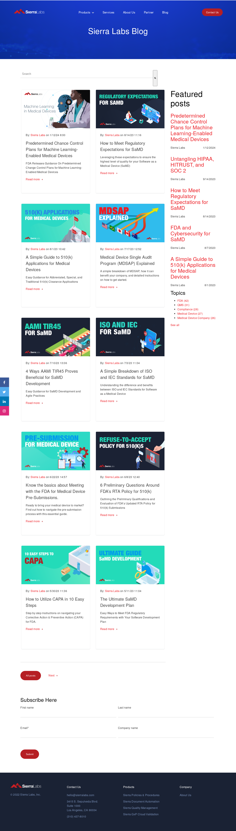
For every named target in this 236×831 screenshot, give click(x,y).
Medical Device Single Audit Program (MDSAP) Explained (127, 260)
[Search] (155, 78)
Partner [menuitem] (149, 12)
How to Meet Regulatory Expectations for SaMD (122, 146)
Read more (33, 179)
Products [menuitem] (85, 12)
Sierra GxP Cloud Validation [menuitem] (141, 814)
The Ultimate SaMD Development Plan (118, 602)
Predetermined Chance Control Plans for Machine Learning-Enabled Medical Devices (54, 149)
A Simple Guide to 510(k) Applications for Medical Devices (49, 263)
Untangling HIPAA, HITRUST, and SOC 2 (192, 164)
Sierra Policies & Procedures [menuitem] (141, 795)
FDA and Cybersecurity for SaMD (190, 233)
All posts (30, 675)
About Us (185, 795)
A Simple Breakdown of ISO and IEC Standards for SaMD (127, 374)
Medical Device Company (196, 318)
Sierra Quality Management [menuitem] (140, 808)
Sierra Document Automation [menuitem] (141, 801)
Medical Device (190, 314)
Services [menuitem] (109, 12)
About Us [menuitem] (129, 12)
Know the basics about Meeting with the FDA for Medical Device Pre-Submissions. (55, 491)
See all (175, 325)
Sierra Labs (38, 135)
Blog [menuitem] (165, 12)
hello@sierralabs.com (80, 795)
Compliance (187, 309)
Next (51, 675)
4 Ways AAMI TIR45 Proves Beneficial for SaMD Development (52, 377)
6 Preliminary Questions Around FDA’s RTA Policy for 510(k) (129, 488)
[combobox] (86, 74)
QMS (183, 305)
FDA (183, 301)
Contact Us (212, 12)
